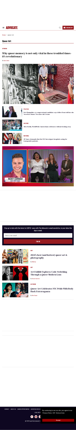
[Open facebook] (31, 416)
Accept (58, 420)
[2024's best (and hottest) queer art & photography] (15, 256)
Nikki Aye (34, 262)
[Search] (60, 28)
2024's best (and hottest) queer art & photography (48, 256)
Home (4, 35)
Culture (26, 123)
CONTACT (6, 409)
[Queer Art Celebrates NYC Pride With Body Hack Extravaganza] (15, 290)
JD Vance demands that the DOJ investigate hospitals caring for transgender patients (45, 140)
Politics (26, 109)
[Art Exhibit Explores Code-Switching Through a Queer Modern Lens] (15, 273)
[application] (38, 166)
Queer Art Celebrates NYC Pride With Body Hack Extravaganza (51, 290)
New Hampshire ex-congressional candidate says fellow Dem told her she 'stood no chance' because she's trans (49, 113)
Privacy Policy (47, 413)
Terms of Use (60, 413)
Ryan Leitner (6, 60)
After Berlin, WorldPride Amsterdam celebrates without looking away (47, 127)
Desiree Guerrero (36, 278)
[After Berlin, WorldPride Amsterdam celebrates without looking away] (12, 125)
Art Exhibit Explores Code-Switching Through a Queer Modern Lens (48, 273)
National (26, 136)
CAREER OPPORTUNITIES (23, 409)
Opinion (4, 48)
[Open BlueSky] (35, 416)
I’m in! (38, 241)
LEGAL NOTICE (38, 412)
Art (31, 250)
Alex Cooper (34, 295)
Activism (33, 284)
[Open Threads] (40, 416)
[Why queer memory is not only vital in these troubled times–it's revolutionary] (38, 84)
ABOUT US (13, 409)
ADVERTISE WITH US (36, 409)
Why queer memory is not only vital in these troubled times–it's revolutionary (37, 54)
